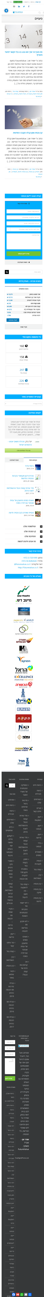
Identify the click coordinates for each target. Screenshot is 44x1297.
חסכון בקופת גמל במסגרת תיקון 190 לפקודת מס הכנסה (22, 869)
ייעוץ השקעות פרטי (9, 1219)
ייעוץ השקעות (36, 818)
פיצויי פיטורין (20, 94)
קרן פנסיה (14, 169)
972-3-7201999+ (29, 557)
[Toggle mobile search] (38, 12)
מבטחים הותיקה (9, 1257)
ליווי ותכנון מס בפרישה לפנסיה (22, 926)
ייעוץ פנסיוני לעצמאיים (9, 1239)
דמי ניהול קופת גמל (9, 1164)
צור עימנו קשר (8, 944)
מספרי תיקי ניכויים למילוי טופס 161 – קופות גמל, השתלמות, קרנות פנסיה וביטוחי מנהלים (9, 882)
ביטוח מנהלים (9, 812)
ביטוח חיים (8, 805)
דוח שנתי (9, 1126)
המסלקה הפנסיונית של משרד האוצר (22, 790)
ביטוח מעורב (10, 1120)
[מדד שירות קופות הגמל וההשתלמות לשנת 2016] (36, 488)
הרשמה (25, 2)
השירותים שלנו (8, 821)
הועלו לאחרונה (12, 460)
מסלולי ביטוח (10, 1266)
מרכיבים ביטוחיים (9, 1282)
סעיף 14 (27, 94)
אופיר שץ (30, 91)
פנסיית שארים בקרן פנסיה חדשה (19, 512)
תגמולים (13, 172)
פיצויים (14, 94)
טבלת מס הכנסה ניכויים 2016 (8, 1006)
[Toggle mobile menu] (42, 12)
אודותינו (9, 799)
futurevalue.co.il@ (21, 564)
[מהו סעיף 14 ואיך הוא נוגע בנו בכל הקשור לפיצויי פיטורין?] (22, 36)
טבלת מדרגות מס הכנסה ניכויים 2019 (8, 989)
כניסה (30, 2)
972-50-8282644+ (27, 561)
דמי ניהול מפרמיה (9, 1148)
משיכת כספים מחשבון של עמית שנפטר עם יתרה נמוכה (20, 501)
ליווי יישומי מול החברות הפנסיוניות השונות (22, 909)
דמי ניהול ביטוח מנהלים (9, 1138)
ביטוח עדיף (28, 466)
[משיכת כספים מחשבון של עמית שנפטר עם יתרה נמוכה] (36, 500)
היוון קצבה (8, 1191)
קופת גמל (14, 91)
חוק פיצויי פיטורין (36, 94)
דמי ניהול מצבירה (9, 1156)
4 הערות (7, 94)
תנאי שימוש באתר (9, 974)
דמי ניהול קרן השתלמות (9, 1174)
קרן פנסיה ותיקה (36, 891)
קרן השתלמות (8, 958)
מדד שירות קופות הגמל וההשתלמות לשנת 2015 (22, 845)
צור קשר (7, 2)
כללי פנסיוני (37, 845)
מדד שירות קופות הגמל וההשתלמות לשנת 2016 (18, 489)
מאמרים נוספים (37, 853)
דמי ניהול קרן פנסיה (9, 1185)
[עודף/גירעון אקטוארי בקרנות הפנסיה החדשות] (36, 476)
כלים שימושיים (9, 829)
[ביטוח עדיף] (36, 466)
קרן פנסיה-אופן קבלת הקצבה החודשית (26, 132)
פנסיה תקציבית (36, 862)
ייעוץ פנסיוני (37, 827)
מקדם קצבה (10, 1274)
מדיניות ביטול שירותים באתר (23, 805)
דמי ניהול (9, 1130)
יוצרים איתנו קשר (36, 810)
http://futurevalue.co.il (26, 567)
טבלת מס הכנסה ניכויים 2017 (8, 1022)
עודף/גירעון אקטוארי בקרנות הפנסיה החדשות (21, 477)
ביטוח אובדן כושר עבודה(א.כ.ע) (7, 1097)
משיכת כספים (10, 1290)
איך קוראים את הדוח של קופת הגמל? (22, 968)
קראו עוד (37, 96)
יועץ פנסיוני (8, 1203)
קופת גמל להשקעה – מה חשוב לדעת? (22, 891)
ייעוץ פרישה (9, 935)
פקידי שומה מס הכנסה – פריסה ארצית (9, 918)
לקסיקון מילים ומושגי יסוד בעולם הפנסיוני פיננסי (9, 846)
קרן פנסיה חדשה (21, 172)
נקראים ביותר (31, 460)
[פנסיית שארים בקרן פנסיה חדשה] (36, 513)
